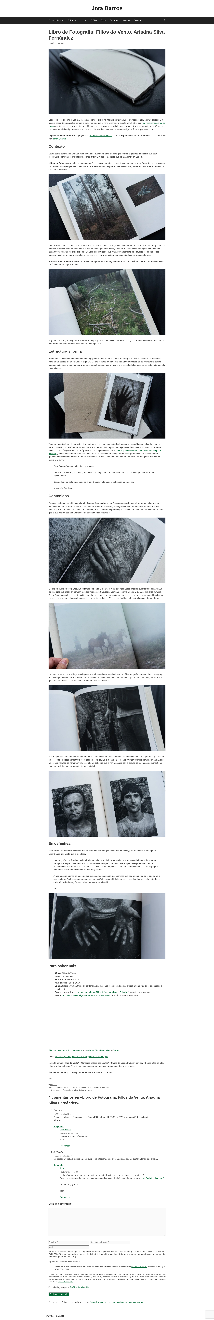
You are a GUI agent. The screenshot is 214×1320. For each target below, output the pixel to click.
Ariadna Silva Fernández (101, 135)
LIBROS (53, 1085)
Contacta (137, 20)
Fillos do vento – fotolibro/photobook (65, 1050)
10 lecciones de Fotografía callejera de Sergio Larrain (71, 1090)
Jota (62, 1168)
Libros (84, 20)
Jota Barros (107, 8)
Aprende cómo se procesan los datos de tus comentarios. (116, 1302)
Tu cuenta (114, 20)
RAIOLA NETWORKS (139, 1267)
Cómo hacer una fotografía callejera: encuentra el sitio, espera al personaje (79, 1087)
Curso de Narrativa (56, 20)
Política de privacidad (65, 1282)
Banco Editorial (60, 139)
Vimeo (116, 1050)
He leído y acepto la (71, 1287)
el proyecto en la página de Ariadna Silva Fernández (87, 995)
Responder (59, 1126)
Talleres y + (72, 20)
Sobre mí (126, 20)
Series (103, 20)
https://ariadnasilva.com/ (152, 1178)
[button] (164, 20)
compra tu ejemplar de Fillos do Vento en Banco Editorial (101, 992)
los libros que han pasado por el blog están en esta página (81, 1056)
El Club (94, 20)
